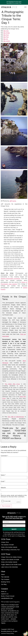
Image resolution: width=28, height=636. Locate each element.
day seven (6, 41)
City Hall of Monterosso (16, 416)
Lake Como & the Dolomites (9, 567)
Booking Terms (5, 582)
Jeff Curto (12, 201)
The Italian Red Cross (12, 384)
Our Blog (3, 584)
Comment (4, 455)
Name (3, 475)
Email (3, 481)
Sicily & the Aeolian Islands (9, 547)
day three (6, 33)
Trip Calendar (5, 577)
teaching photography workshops (10, 278)
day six (5, 39)
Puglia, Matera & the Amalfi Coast (11, 564)
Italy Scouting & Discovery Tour (10, 549)
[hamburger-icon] (25, 7)
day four (6, 35)
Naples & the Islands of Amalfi (10, 559)
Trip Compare (5, 579)
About (3, 574)
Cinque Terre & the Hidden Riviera (11, 557)
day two (6, 31)
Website (3, 487)
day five (5, 37)
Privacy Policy (10, 633)
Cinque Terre (5, 542)
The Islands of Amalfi (7, 544)
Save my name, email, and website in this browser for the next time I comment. (14, 496)
